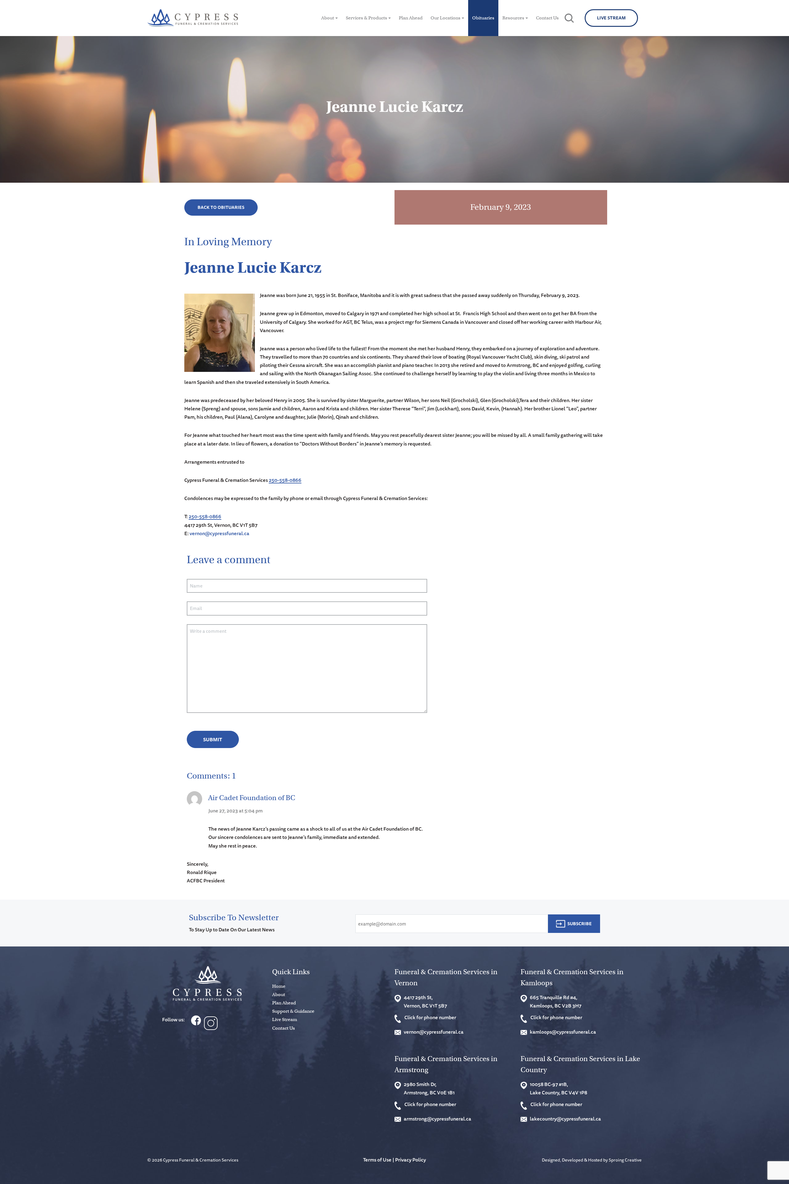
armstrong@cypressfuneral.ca (437, 1119)
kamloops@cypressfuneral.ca (563, 1032)
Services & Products (366, 18)
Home (278, 986)
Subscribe (579, 923)
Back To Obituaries (221, 207)
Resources (513, 18)
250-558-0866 (285, 480)
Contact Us (547, 18)
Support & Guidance (293, 1011)
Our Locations (445, 18)
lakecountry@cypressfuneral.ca (565, 1119)
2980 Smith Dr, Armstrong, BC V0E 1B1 (429, 1088)
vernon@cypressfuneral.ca (219, 533)
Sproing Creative (625, 1159)
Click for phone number (430, 1017)
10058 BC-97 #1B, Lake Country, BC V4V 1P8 (558, 1088)
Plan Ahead (411, 18)
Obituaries (483, 18)
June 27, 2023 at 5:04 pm (235, 811)
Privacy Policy (410, 1160)
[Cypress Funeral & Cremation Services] (207, 983)
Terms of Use (377, 1160)
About (327, 18)
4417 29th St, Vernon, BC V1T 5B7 (425, 1001)
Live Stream (611, 17)
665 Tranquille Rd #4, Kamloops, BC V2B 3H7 (555, 1001)
